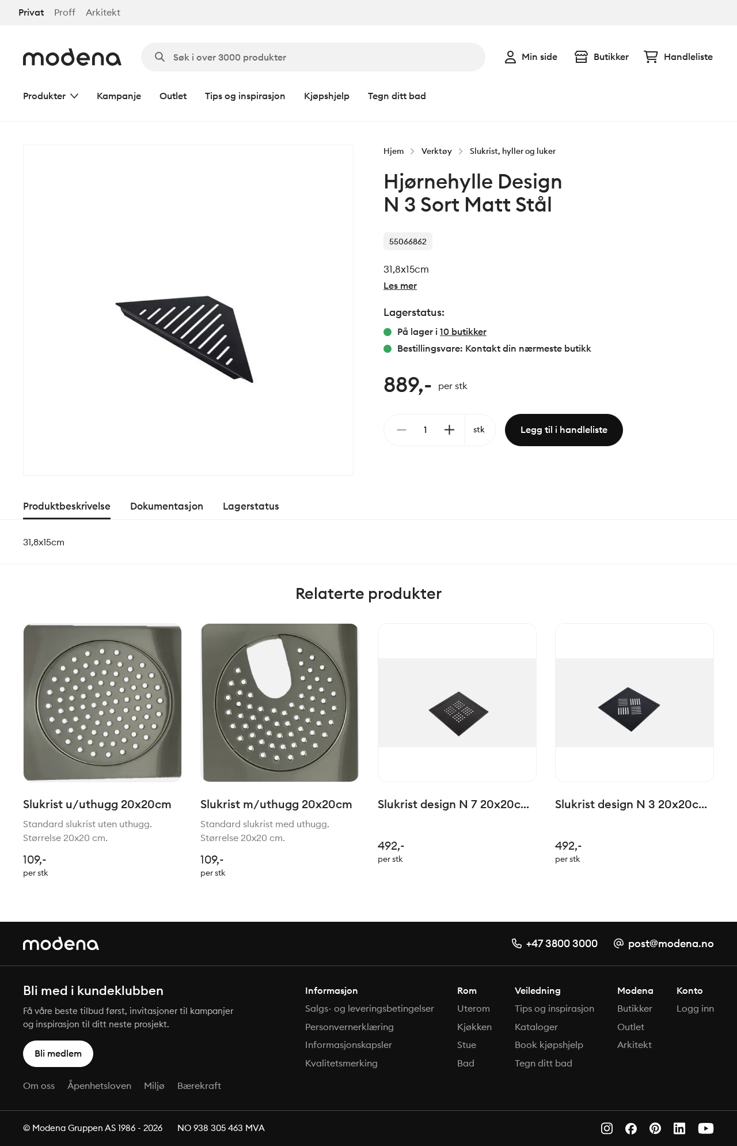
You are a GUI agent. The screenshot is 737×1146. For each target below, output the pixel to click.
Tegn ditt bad (397, 95)
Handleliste (688, 56)
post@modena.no (671, 943)
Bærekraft (199, 1085)
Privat (31, 12)
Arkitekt (103, 12)
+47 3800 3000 (562, 943)
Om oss (39, 1085)
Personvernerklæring (349, 1026)
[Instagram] (607, 1128)
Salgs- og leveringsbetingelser (369, 1008)
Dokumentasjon (166, 506)
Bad (465, 1063)
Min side (539, 56)
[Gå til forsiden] (72, 57)
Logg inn (695, 1008)
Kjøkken (474, 1026)
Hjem (393, 151)
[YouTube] (706, 1128)
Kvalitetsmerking (341, 1063)
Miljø (154, 1085)
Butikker (611, 56)
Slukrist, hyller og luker (513, 151)
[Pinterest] (655, 1128)
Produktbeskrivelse (67, 506)
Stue (466, 1044)
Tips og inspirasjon (245, 95)
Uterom (473, 1008)
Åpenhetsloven (99, 1085)
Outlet (173, 95)
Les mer (400, 285)
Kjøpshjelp (326, 95)
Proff (64, 12)
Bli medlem (58, 1053)
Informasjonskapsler (348, 1044)
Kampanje (119, 95)
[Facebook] (631, 1128)
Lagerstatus (251, 506)
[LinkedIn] (679, 1128)
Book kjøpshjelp (549, 1044)
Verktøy (436, 151)
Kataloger (536, 1026)
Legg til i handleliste (564, 429)
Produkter (44, 95)
